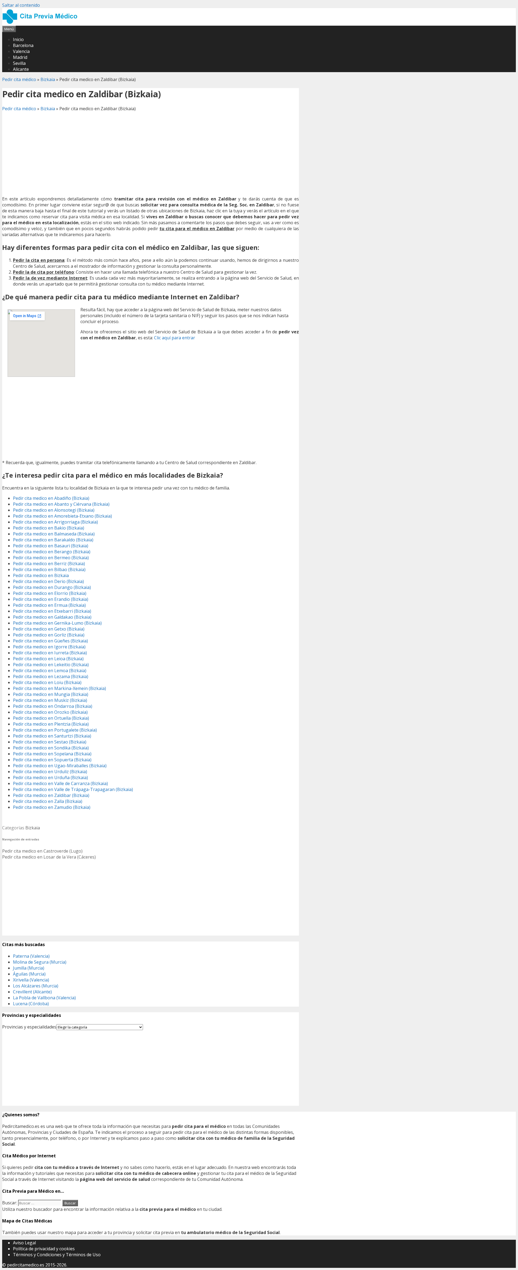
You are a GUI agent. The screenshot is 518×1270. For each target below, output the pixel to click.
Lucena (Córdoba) (31, 1004)
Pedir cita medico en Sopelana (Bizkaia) (52, 754)
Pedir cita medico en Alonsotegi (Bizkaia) (53, 510)
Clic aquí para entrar (174, 338)
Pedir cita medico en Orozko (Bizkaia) (50, 712)
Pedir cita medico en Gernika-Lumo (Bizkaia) (57, 623)
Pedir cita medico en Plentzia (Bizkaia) (51, 724)
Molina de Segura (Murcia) (39, 962)
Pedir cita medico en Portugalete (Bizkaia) (55, 730)
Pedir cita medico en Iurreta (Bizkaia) (50, 653)
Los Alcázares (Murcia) (35, 986)
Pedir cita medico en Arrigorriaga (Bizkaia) (55, 522)
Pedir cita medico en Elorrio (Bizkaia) (49, 593)
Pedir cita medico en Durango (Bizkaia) (52, 587)
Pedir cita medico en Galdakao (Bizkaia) (52, 617)
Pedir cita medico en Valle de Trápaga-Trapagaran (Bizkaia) (73, 789)
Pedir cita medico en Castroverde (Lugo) (42, 851)
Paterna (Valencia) (31, 956)
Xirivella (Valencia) (31, 980)
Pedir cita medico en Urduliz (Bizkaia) (50, 772)
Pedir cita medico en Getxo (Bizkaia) (48, 629)
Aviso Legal (24, 1243)
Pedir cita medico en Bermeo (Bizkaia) (51, 558)
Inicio (18, 39)
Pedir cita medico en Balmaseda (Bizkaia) (54, 534)
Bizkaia (47, 79)
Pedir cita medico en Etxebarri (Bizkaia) (52, 611)
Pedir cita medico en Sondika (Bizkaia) (51, 748)
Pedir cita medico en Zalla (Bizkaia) (47, 801)
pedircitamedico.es (25, 1265)
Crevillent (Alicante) (32, 992)
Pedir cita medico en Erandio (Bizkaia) (50, 599)
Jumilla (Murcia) (28, 968)
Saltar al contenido (21, 5)
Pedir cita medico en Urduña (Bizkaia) (50, 777)
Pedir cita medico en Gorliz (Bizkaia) (48, 635)
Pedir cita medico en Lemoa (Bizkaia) (49, 670)
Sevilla (19, 63)
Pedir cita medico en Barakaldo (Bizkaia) (53, 540)
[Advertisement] (150, 154)
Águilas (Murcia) (29, 974)
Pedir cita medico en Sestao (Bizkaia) (49, 742)
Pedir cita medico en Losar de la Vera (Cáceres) (49, 857)
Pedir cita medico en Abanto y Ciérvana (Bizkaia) (61, 504)
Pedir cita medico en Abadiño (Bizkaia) (51, 498)
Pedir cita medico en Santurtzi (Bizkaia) (52, 736)
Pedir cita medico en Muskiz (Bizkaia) (50, 700)
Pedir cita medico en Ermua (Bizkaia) (49, 605)
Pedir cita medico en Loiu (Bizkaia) (47, 682)
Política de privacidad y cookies (44, 1249)
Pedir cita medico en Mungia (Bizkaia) (50, 694)
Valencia (21, 51)
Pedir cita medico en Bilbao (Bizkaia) (49, 569)
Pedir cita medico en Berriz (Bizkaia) (49, 564)
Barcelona (23, 45)
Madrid (20, 57)
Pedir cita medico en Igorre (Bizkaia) (49, 647)
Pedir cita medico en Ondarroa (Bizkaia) (52, 706)
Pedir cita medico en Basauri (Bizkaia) (50, 546)
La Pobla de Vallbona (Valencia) (44, 998)
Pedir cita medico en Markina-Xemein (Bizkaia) (59, 688)
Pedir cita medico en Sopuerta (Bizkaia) (52, 760)
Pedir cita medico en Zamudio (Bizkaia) (51, 807)
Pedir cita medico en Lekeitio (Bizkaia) (51, 665)
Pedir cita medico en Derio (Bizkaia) (48, 581)
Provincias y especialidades (29, 1027)
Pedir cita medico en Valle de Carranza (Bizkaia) (60, 783)
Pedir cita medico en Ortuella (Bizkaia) (51, 718)
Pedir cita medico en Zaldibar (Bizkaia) (51, 795)
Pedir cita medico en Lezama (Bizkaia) (50, 676)
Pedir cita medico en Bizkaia (41, 575)
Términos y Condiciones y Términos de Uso (57, 1255)
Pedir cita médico (19, 79)
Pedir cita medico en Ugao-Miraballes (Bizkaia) (60, 766)
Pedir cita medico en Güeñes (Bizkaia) (50, 641)
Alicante (21, 69)
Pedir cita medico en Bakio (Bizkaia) (48, 528)
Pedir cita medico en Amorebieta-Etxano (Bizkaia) (62, 516)
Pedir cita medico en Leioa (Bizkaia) (48, 659)
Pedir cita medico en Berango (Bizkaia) (51, 552)
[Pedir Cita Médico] (41, 23)
